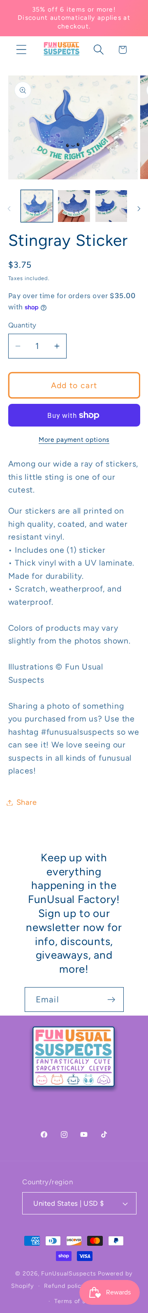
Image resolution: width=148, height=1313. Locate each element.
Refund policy (64, 1285)
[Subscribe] (111, 999)
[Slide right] (139, 209)
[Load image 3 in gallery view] (111, 206)
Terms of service (79, 1301)
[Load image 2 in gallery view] (74, 206)
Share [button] (26, 802)
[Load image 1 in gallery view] (37, 206)
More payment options (74, 439)
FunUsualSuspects (68, 1273)
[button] (21, 49)
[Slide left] (9, 209)
